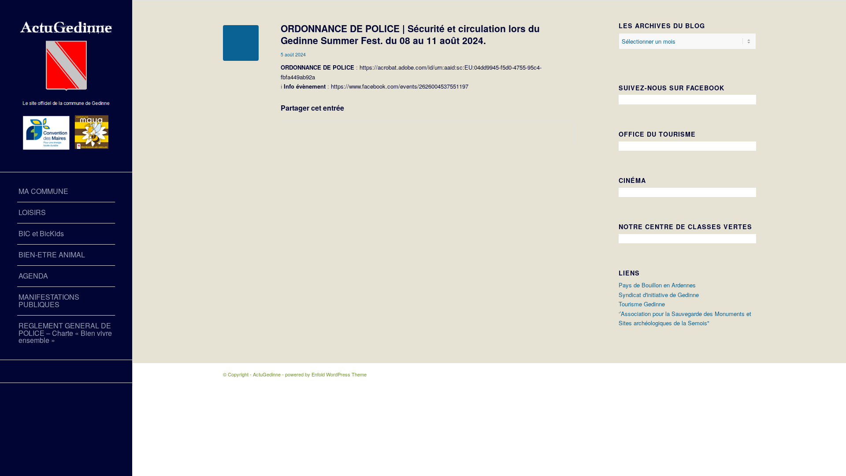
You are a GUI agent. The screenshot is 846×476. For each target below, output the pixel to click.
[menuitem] (66, 191)
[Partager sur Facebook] (427, 132)
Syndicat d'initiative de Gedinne (659, 294)
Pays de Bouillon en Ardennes (657, 285)
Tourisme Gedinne (642, 304)
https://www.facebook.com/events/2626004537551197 (398, 86)
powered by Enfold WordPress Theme (326, 374)
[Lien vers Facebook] (66, 371)
